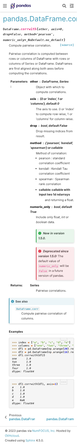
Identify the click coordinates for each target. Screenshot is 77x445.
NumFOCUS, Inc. (43, 431)
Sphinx (30, 440)
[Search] (64, 6)
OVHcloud (12, 436)
